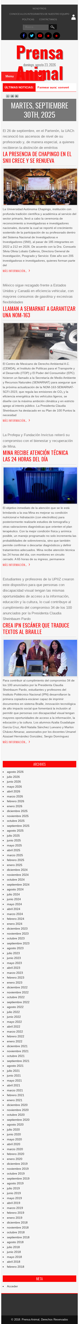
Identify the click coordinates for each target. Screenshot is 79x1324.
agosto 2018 (15, 1242)
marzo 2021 (15, 1090)
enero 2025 (14, 865)
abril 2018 (13, 1261)
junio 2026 (14, 781)
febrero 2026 (15, 801)
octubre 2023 (16, 938)
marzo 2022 (15, 1031)
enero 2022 (14, 1041)
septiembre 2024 (18, 884)
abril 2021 (13, 1085)
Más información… (15, 271)
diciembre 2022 (17, 987)
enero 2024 (14, 923)
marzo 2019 (15, 1208)
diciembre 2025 (17, 811)
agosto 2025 (15, 830)
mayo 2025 (14, 845)
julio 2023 (13, 953)
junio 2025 (14, 840)
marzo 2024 (15, 914)
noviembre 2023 (18, 933)
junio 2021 (14, 1075)
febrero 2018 (15, 1266)
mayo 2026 (14, 786)
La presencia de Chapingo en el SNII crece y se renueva (37, 157)
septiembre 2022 (18, 1002)
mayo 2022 (14, 1021)
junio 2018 (14, 1252)
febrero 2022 (15, 1036)
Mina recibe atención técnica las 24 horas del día (35, 456)
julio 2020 (13, 1129)
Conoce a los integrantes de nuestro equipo (39, 14)
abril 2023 (13, 967)
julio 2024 (13, 894)
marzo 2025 (15, 855)
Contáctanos (48, 19)
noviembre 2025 (18, 816)
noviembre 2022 (18, 992)
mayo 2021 (14, 1080)
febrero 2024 (15, 918)
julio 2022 (13, 1012)
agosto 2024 (15, 889)
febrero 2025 (15, 860)
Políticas (28, 19)
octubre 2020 (16, 1114)
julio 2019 (13, 1188)
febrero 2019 (15, 1212)
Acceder (12, 1286)
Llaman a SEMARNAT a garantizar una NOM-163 (39, 312)
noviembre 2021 (18, 1051)
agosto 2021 (15, 1065)
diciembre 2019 (17, 1163)
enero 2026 (14, 806)
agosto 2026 (15, 771)
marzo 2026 (15, 796)
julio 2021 (13, 1070)
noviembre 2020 (18, 1110)
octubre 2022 (16, 997)
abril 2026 (13, 791)
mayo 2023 (14, 963)
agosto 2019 (15, 1183)
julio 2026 (13, 776)
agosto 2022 (15, 1007)
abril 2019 (13, 1203)
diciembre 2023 (17, 928)
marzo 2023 (15, 972)
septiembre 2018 (18, 1237)
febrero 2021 (15, 1095)
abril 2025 (13, 850)
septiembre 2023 (18, 943)
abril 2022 (13, 1026)
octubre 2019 (16, 1173)
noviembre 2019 (18, 1168)
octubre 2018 (16, 1232)
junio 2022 (14, 1016)
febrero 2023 (15, 977)
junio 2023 (14, 958)
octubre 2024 (16, 879)
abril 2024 (13, 909)
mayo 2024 (14, 904)
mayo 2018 (14, 1257)
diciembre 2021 (17, 1046)
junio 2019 (14, 1193)
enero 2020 (14, 1159)
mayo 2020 (14, 1139)
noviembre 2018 (18, 1227)
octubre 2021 (16, 1056)
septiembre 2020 (18, 1119)
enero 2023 (14, 982)
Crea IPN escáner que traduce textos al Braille (36, 628)
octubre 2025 (16, 820)
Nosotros (39, 8)
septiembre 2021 (18, 1061)
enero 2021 (14, 1100)
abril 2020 (13, 1144)
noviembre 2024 (18, 874)
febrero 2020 (15, 1154)
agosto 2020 (15, 1124)
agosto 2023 (15, 948)
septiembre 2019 (18, 1178)
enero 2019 (14, 1217)
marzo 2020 (15, 1149)
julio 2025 (13, 835)
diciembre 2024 (17, 869)
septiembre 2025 (18, 825)
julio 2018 (13, 1247)
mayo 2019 (14, 1198)
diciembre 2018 (17, 1222)
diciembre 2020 (17, 1105)
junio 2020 (14, 1134)
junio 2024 (14, 899)
